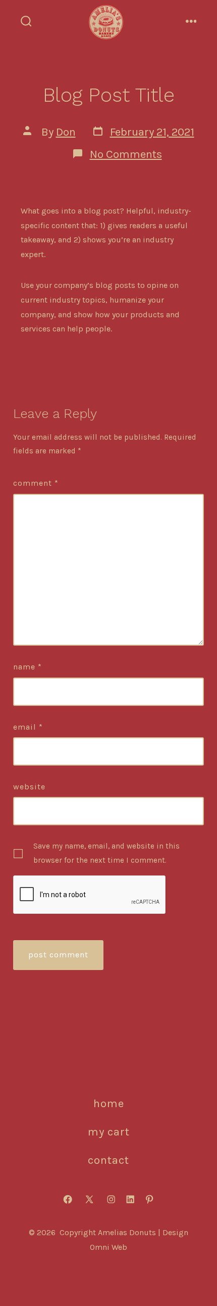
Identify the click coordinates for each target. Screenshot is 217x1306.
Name (27, 666)
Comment (36, 483)
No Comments (126, 154)
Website (29, 786)
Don (66, 132)
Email (28, 727)
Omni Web (108, 1247)
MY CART (109, 1132)
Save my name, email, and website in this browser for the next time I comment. (106, 852)
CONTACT (108, 1160)
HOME (108, 1103)
